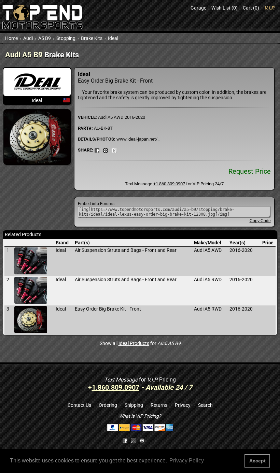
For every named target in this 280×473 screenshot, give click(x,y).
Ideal (113, 38)
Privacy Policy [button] (186, 460)
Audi (28, 38)
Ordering (108, 405)
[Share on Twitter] (114, 150)
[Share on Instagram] (135, 440)
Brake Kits (91, 38)
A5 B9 (44, 38)
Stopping (65, 38)
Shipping (134, 405)
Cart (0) (251, 8)
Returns (159, 405)
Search (205, 405)
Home (11, 38)
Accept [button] (257, 460)
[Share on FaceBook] (97, 150)
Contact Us (79, 405)
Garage (198, 8)
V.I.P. (269, 8)
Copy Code (260, 220)
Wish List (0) (224, 8)
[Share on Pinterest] (105, 150)
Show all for (140, 343)
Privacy (183, 405)
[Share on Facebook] (125, 440)
